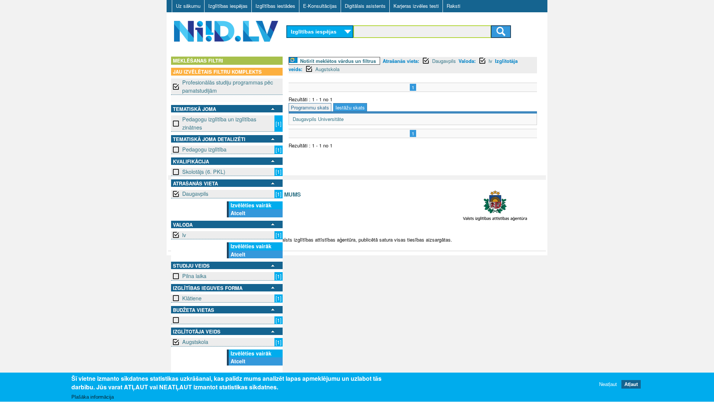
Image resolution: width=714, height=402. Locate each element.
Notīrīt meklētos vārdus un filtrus (338, 60)
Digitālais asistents (365, 5)
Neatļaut (608, 384)
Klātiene (192, 298)
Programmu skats (310, 107)
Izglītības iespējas (228, 5)
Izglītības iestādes (275, 5)
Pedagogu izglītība (204, 149)
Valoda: (467, 60)
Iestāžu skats (350, 107)
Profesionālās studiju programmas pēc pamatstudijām (227, 86)
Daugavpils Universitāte (318, 118)
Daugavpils (195, 193)
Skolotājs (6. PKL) (203, 171)
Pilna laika (194, 276)
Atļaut (631, 384)
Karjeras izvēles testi (416, 5)
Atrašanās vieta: (401, 60)
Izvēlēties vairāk (251, 205)
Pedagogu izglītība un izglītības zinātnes (219, 123)
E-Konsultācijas (320, 5)
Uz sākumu (188, 5)
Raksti (453, 5)
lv (184, 235)
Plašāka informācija (92, 397)
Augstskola (195, 341)
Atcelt (238, 213)
